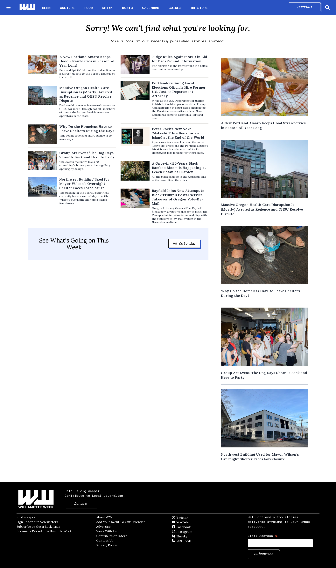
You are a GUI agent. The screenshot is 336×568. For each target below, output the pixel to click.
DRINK (107, 7)
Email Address (263, 536)
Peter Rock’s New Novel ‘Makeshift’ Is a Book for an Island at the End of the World (178, 133)
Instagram (192, 532)
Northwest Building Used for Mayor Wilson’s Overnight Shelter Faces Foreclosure (84, 183)
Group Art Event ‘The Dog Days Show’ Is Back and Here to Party (87, 155)
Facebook (194, 527)
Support (309, 6)
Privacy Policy (106, 545)
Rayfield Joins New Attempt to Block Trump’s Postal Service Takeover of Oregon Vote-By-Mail (178, 197)
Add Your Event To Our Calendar (120, 522)
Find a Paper (26, 517)
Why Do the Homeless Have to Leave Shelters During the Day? (86, 128)
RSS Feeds (190, 541)
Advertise (103, 526)
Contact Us (104, 540)
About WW (104, 517)
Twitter (191, 517)
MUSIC (127, 7)
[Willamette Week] (27, 7)
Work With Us (106, 531)
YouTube (189, 522)
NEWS (46, 7)
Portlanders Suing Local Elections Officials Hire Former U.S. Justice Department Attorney (179, 89)
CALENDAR (150, 7)
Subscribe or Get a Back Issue (38, 526)
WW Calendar (186, 243)
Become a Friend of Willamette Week (44, 531)
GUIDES (175, 7)
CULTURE (67, 7)
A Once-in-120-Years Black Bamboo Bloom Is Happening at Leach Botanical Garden (179, 167)
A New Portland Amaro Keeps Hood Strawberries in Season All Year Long (87, 61)
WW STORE (199, 7)
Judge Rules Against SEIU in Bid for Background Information (179, 59)
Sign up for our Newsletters (37, 522)
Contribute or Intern (111, 536)
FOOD (88, 7)
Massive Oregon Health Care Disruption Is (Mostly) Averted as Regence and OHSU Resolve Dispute (85, 94)
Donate (85, 503)
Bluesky (187, 536)
